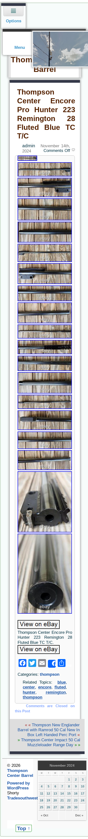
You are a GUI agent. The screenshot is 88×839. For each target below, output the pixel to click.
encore (44, 687)
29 (69, 807)
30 (75, 807)
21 (62, 800)
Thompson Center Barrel (20, 773)
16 (75, 793)
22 (69, 800)
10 (82, 786)
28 (62, 807)
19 (48, 800)
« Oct (44, 815)
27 (55, 807)
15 (69, 793)
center (29, 687)
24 (82, 800)
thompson (49, 674)
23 (75, 800)
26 (48, 807)
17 (82, 793)
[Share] (52, 664)
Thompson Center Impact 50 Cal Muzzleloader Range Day (50, 742)
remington (56, 692)
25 (41, 807)
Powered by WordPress (18, 785)
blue (61, 682)
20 (55, 800)
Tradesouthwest (22, 798)
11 (41, 793)
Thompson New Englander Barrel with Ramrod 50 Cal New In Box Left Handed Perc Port (49, 730)
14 (62, 793)
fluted (60, 687)
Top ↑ (23, 828)
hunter (29, 692)
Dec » (79, 815)
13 (55, 793)
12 (48, 793)
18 (41, 800)
